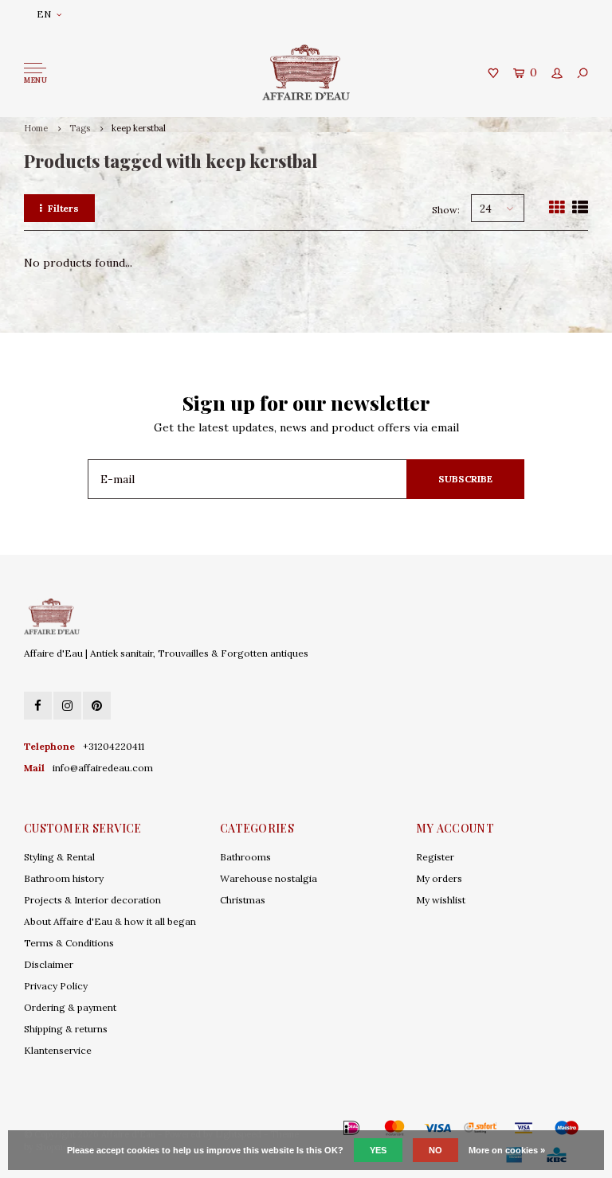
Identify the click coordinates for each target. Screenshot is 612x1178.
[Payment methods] (328, 1128)
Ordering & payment (70, 1007)
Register (435, 857)
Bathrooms (245, 857)
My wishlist (440, 900)
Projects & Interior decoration (92, 900)
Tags (79, 128)
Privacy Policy (56, 986)
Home (36, 128)
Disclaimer (48, 964)
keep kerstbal (139, 128)
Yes (378, 1150)
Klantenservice (58, 1050)
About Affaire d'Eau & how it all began (110, 921)
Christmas (242, 900)
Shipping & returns (66, 1029)
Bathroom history (64, 878)
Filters (63, 208)
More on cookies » (507, 1150)
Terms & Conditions (69, 943)
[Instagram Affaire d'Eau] (67, 706)
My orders (439, 878)
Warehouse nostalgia (268, 878)
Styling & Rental (59, 857)
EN (44, 14)
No (435, 1150)
